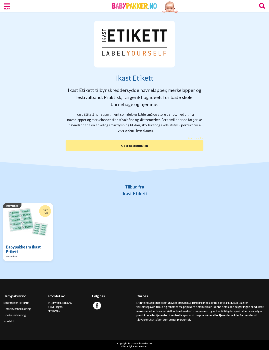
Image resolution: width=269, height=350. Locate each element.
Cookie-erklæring (15, 315)
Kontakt (9, 321)
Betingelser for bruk (16, 302)
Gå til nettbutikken (134, 145)
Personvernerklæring (17, 308)
